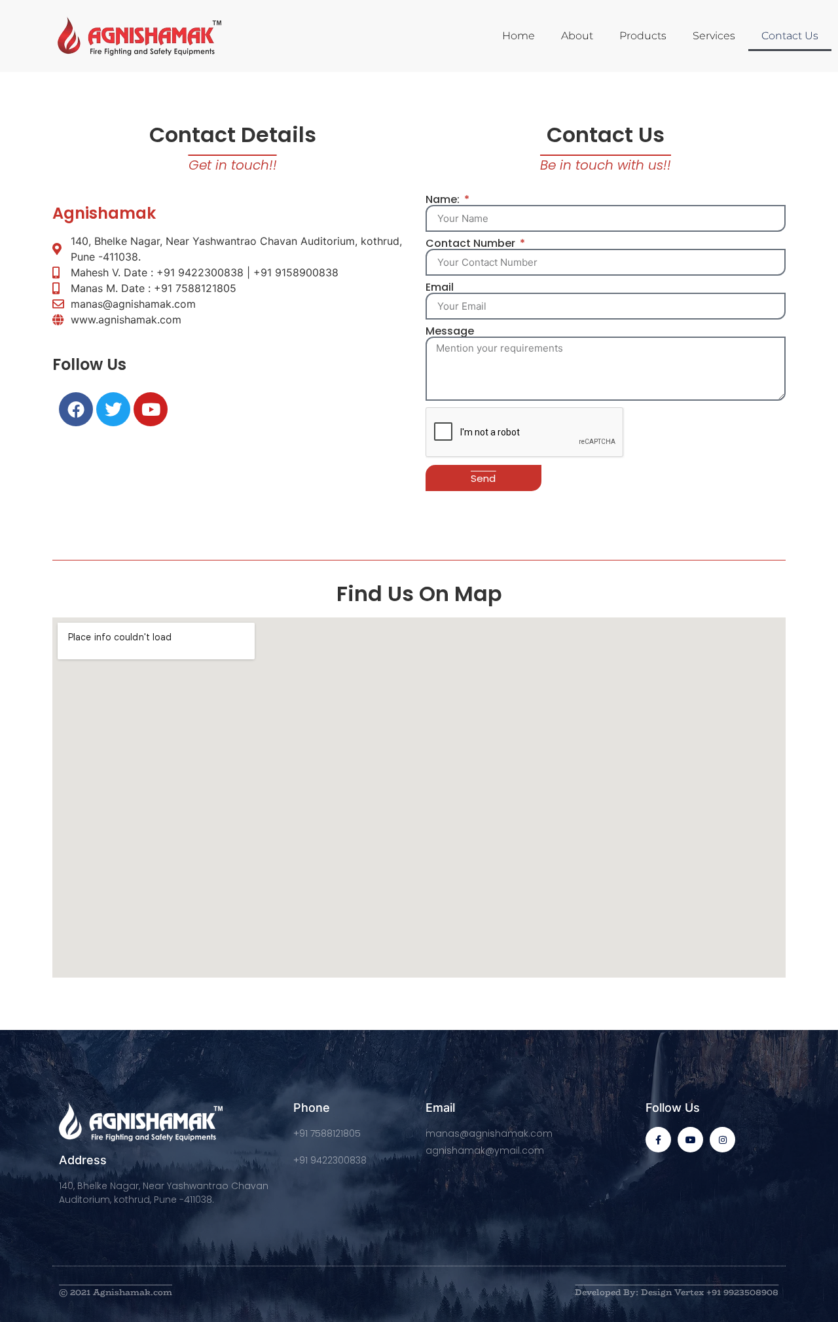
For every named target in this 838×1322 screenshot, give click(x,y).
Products (642, 35)
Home (518, 35)
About (577, 35)
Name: (444, 199)
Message (450, 331)
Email (440, 287)
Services (714, 35)
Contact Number (472, 243)
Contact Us (789, 35)
